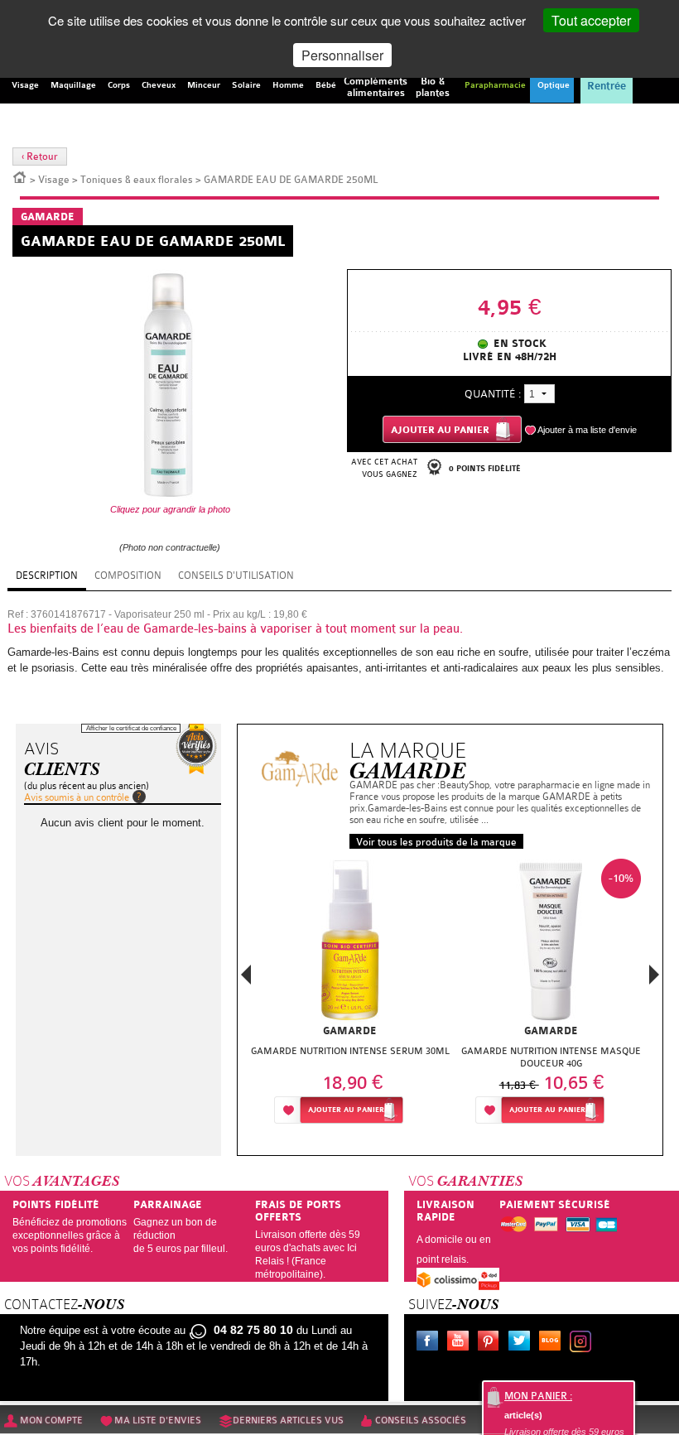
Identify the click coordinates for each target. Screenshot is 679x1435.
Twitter (522, 1343)
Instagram (584, 1343)
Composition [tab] (127, 575)
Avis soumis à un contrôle (76, 797)
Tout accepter (591, 20)
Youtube (461, 1343)
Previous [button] (246, 980)
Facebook (431, 1343)
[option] (349, 995)
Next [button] (654, 975)
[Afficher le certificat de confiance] (196, 749)
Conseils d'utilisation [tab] (236, 575)
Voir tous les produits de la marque (436, 842)
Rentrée (606, 86)
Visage (54, 179)
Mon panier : (538, 1396)
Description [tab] (47, 575)
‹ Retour (40, 156)
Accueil (19, 176)
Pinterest (492, 1343)
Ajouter (346, 1110)
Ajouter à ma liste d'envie (587, 430)
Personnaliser (342, 55)
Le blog (553, 1343)
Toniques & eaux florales (136, 179)
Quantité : (493, 394)
